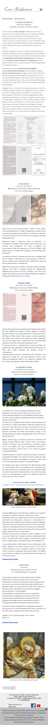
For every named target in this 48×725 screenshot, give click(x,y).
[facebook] (33, 705)
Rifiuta (42, 717)
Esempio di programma (10, 559)
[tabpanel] (24, 99)
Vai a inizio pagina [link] (9, 688)
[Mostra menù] (41, 10)
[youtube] (38, 705)
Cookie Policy (27, 717)
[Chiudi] (46, 709)
